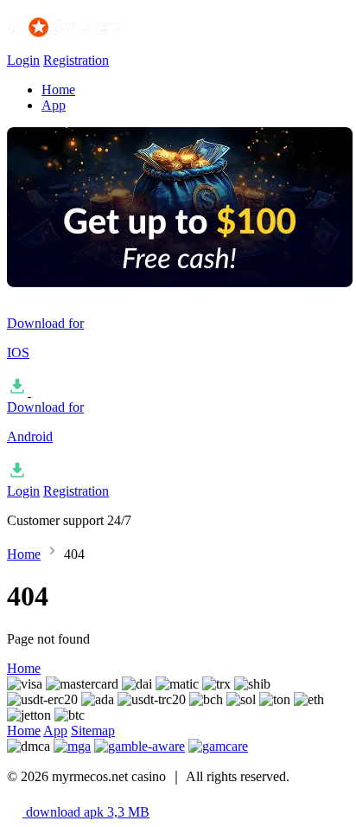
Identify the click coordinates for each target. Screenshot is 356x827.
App (53, 105)
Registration (76, 60)
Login (23, 60)
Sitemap (93, 730)
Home (58, 89)
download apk (85, 812)
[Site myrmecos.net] (93, 44)
